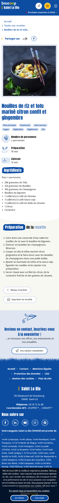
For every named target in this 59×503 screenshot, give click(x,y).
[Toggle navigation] (55, 7)
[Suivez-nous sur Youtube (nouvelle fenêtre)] (25, 422)
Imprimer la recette (21, 299)
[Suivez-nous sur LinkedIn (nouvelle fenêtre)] (15, 422)
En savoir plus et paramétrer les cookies (29, 491)
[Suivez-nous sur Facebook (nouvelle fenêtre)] (5, 422)
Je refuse (19, 498)
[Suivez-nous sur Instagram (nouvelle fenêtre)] (35, 422)
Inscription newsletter (31, 350)
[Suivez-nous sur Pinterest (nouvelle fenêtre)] (44, 422)
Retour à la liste (18, 290)
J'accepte (39, 498)
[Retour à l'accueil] (9, 3)
